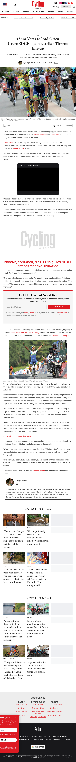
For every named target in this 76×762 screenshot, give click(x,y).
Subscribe (66, 6)
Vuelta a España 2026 (47, 18)
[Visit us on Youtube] (69, 3)
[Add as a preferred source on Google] (38, 747)
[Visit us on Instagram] (60, 3)
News (7, 12)
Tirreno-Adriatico (40, 135)
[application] (38, 179)
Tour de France (18, 148)
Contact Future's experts (26, 736)
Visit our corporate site (63, 755)
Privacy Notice (62, 312)
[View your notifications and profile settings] (15, 5)
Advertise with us (25, 740)
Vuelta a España (21, 712)
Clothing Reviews (54, 715)
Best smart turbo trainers (38, 712)
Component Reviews (54, 712)
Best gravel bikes (38, 708)
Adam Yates (8, 143)
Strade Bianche (39, 471)
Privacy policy (62, 736)
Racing (16, 12)
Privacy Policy (9, 747)
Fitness (51, 12)
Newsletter (69, 125)
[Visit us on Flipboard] (72, 3)
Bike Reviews (54, 708)
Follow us (58, 125)
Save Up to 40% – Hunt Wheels (23, 18)
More (69, 12)
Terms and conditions (47, 736)
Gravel (60, 12)
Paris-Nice (55, 135)
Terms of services (29, 312)
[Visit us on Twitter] (63, 3)
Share (8, 125)
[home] (2, 12)
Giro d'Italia (21, 708)
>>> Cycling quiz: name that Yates (17, 436)
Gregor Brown (30, 63)
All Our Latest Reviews (55, 704)
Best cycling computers (38, 717)
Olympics (21, 715)
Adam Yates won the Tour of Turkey (25, 333)
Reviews (26, 12)
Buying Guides (38, 12)
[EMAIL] (17, 483)
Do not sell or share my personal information (52, 740)
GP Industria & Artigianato (61, 336)
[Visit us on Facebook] (66, 3)
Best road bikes (38, 704)
